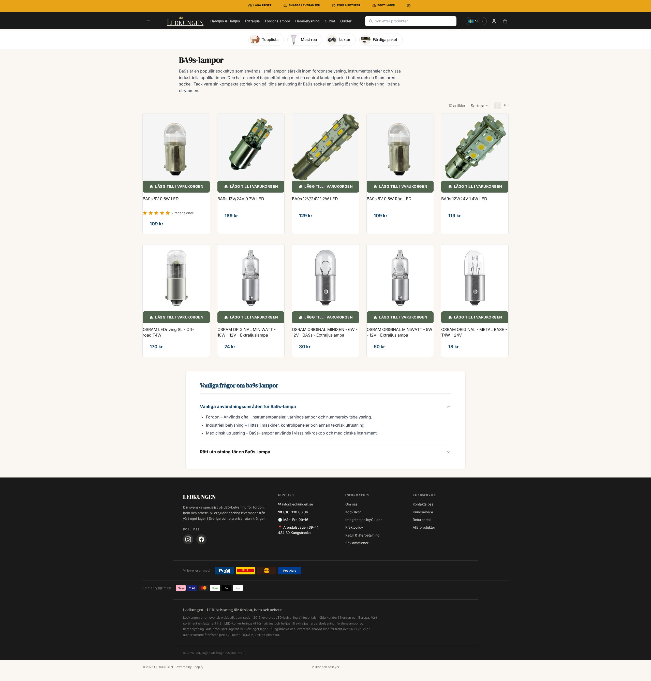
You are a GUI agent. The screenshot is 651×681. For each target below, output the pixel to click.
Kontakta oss (423, 504)
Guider (376, 520)
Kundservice (423, 512)
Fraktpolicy (354, 527)
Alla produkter (424, 527)
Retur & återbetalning (362, 535)
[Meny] (148, 21)
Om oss (351, 504)
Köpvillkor (353, 512)
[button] (480, 105)
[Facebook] (201, 539)
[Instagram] (188, 539)
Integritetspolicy (358, 520)
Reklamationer (356, 543)
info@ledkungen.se (297, 504)
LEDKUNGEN (163, 667)
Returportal (422, 520)
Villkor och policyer (325, 667)
